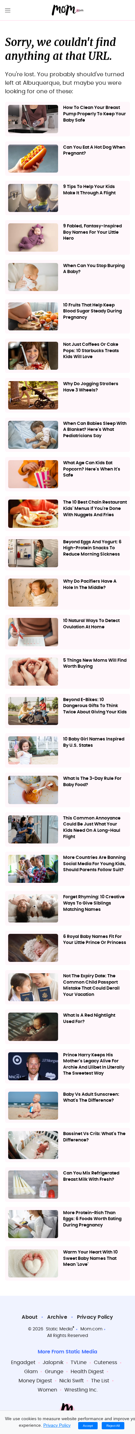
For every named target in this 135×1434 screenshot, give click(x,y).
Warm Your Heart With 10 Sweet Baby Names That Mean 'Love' (90, 1258)
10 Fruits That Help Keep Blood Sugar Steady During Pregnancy (92, 311)
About (29, 1317)
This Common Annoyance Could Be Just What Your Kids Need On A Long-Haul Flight (92, 827)
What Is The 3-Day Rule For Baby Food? (92, 781)
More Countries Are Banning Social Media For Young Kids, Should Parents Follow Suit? (94, 863)
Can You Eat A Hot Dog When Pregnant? (94, 150)
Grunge (54, 1371)
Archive (57, 1317)
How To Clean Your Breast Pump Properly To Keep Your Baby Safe (94, 114)
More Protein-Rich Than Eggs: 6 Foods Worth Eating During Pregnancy (92, 1219)
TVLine (79, 1362)
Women (47, 1389)
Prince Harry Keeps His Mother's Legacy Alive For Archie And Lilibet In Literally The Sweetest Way (93, 1064)
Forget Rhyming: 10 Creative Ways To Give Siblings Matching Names (94, 903)
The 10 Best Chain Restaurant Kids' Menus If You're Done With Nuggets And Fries (95, 508)
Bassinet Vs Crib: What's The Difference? (94, 1137)
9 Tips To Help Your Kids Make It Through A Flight (89, 190)
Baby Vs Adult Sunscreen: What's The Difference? (91, 1097)
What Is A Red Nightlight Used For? (89, 1018)
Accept (88, 1425)
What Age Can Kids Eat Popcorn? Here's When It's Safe (91, 469)
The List (100, 1380)
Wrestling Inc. (81, 1389)
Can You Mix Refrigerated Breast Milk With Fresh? (91, 1176)
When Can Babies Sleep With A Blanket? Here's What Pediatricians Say (95, 429)
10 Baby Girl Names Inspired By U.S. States (93, 742)
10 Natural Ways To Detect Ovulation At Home (91, 624)
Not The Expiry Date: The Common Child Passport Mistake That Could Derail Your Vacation (91, 985)
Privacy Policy (95, 1317)
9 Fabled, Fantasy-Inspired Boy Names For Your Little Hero (92, 232)
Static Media (59, 1329)
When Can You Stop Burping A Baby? (94, 269)
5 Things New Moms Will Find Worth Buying (95, 663)
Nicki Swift (71, 1380)
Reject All (113, 1425)
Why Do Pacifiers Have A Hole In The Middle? (89, 584)
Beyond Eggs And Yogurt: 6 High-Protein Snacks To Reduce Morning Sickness (92, 548)
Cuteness (105, 1362)
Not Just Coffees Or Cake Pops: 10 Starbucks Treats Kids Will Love (91, 350)
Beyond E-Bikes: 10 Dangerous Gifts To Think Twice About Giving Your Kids (95, 706)
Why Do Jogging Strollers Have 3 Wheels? (90, 387)
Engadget (23, 1362)
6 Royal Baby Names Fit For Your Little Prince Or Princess (94, 939)
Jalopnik (53, 1362)
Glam (31, 1371)
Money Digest (35, 1380)
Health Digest (87, 1371)
